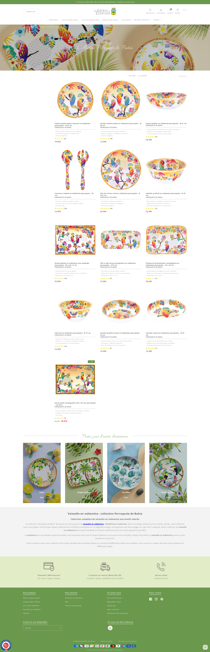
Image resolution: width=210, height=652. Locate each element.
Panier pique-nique (70, 20)
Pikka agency (119, 650)
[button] (54, 21)
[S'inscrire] (59, 628)
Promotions (53, 20)
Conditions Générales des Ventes (84, 641)
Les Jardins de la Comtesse (100, 650)
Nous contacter (113, 609)
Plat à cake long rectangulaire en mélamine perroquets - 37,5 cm (118, 264)
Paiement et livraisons (74, 598)
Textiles (156, 20)
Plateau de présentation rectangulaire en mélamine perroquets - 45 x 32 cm (162, 264)
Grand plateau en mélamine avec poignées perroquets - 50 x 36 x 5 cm (72, 264)
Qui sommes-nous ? (115, 598)
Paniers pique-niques (31, 598)
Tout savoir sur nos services (127, 641)
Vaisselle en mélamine (32, 609)
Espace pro (31, 11)
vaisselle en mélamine (93, 524)
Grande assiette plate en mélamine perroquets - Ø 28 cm (120, 124)
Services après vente (73, 606)
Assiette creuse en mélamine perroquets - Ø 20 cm (165, 334)
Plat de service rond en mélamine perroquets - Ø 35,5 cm (120, 194)
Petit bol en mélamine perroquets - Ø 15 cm (73, 333)
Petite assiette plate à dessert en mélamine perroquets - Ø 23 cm (72, 124)
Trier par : (132, 76)
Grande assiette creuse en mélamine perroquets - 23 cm (120, 334)
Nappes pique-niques (31, 602)
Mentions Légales (107, 641)
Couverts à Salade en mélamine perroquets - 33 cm (74, 194)
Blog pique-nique (114, 602)
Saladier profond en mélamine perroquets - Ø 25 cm (165, 194)
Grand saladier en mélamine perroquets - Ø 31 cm (166, 123)
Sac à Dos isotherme (31, 606)
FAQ (66, 602)
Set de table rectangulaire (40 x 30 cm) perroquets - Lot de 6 (75, 404)
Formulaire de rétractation (117, 613)
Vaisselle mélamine (141, 20)
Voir (42, 497)
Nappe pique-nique (110, 20)
